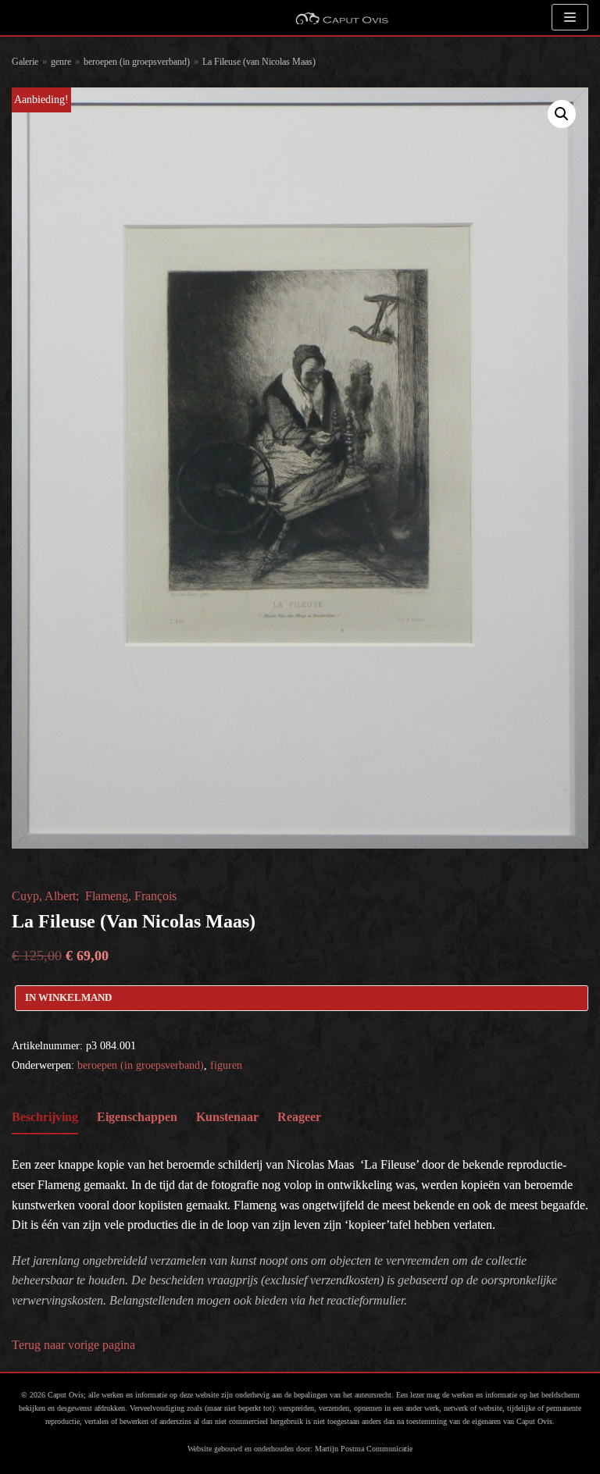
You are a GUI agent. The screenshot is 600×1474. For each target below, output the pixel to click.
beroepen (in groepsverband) (137, 61)
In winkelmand (68, 997)
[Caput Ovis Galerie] (341, 17)
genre (61, 61)
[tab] (45, 1118)
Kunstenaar (227, 1116)
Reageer (299, 1116)
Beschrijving (45, 1116)
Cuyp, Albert (44, 896)
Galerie (25, 61)
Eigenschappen (137, 1116)
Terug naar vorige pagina (73, 1344)
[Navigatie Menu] (570, 17)
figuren (226, 1065)
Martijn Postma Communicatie (363, 1448)
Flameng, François (131, 896)
